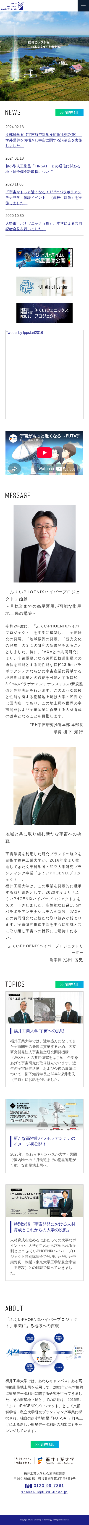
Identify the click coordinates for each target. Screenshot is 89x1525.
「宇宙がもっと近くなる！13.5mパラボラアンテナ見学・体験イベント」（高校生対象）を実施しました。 (43, 197)
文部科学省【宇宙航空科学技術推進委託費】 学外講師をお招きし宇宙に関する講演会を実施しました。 (43, 140)
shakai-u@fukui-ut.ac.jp (44, 1492)
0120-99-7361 (49, 1485)
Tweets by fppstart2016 (24, 333)
